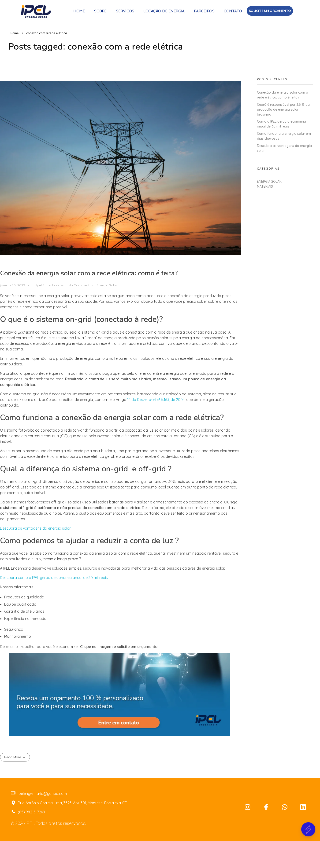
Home (15, 33)
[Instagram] (247, 807)
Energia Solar (107, 285)
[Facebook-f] (266, 807)
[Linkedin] (303, 807)
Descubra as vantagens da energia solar (36, 528)
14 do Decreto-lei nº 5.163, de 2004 (156, 399)
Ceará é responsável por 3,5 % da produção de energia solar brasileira (283, 109)
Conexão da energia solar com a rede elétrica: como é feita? (89, 273)
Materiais (265, 186)
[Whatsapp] (284, 807)
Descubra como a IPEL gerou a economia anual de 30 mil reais (54, 577)
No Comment (78, 285)
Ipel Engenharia (48, 285)
